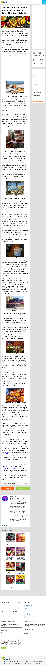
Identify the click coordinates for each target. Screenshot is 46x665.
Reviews (14, 607)
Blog (2, 611)
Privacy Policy (15, 609)
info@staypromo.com (29, 631)
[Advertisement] (15, 68)
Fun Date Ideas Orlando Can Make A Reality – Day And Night (10, 587)
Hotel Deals (4, 607)
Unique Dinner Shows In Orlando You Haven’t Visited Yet (10, 572)
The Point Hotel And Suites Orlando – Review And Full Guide (20, 558)
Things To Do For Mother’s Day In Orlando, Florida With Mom (10, 559)
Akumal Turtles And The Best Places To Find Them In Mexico (34, 605)
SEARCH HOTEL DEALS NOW (38, 101)
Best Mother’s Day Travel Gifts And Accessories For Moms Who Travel (20, 544)
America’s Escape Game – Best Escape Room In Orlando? (20, 572)
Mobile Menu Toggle (44, 2)
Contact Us (15, 611)
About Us (3, 609)
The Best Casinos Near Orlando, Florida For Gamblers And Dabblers (20, 587)
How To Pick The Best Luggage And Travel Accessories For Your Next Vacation (10, 544)
